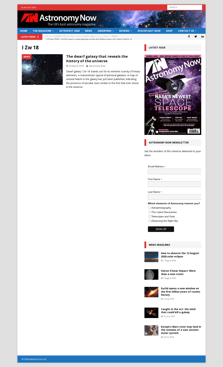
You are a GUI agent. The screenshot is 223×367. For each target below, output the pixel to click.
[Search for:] (184, 7)
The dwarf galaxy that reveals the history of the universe (97, 58)
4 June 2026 (168, 337)
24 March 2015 (76, 65)
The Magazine (42, 30)
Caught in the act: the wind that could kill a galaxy (178, 310)
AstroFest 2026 (69, 30)
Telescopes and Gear (163, 216)
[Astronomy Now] (111, 26)
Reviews (124, 30)
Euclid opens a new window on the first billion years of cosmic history (180, 291)
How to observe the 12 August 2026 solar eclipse (180, 254)
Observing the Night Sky (164, 220)
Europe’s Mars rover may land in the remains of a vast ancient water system (181, 330)
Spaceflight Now (149, 30)
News (88, 30)
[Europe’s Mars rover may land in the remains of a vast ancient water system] (151, 330)
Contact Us (186, 30)
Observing (104, 30)
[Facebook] (189, 36)
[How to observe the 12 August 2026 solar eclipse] (151, 257)
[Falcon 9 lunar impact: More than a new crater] (151, 274)
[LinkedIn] (202, 36)
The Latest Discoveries (164, 212)
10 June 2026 (169, 316)
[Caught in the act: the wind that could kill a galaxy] (151, 313)
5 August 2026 (169, 278)
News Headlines (159, 244)
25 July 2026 (168, 298)
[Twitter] (196, 36)
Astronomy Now (97, 65)
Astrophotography (161, 207)
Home (23, 30)
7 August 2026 (169, 260)
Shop (169, 30)
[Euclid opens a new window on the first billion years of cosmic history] (151, 292)
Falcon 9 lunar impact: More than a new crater (178, 272)
